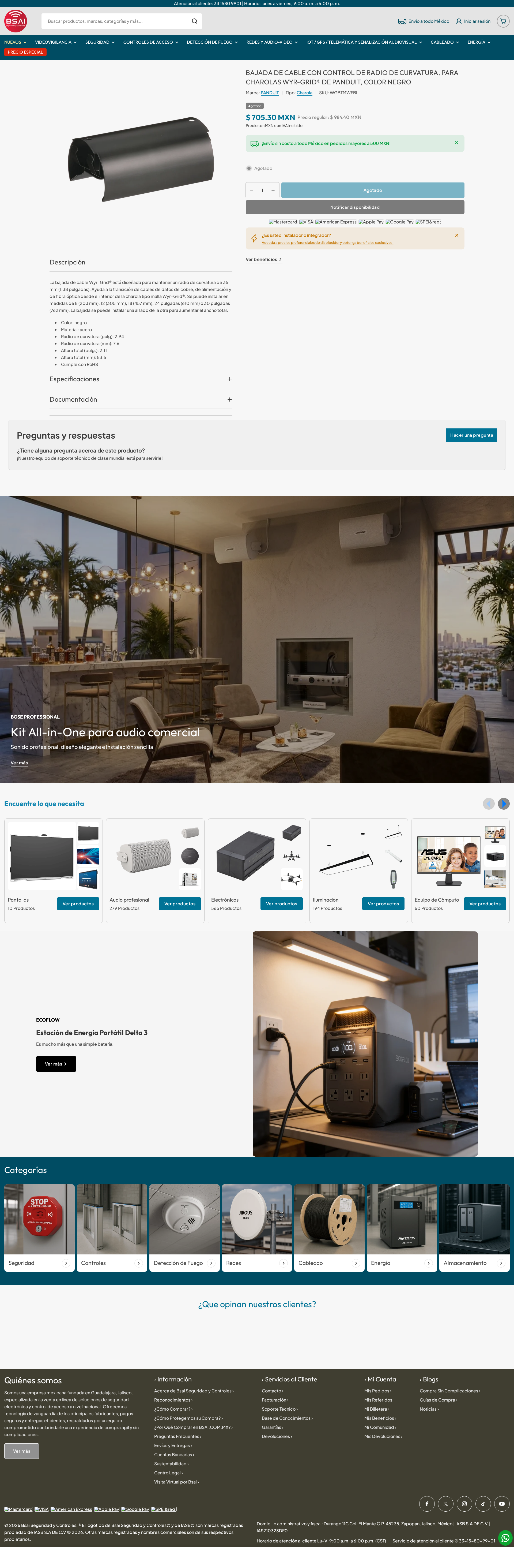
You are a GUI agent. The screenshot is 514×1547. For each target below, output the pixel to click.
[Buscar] (194, 21)
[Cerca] (456, 142)
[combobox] (121, 21)
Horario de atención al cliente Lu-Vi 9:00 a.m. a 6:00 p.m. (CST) (321, 1541)
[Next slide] (504, 804)
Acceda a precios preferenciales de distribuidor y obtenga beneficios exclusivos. (328, 242)
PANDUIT (270, 92)
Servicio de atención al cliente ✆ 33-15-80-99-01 (443, 1541)
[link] (88, 833)
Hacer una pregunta (471, 435)
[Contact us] (505, 1538)
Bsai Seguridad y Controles (48, 1525)
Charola (304, 92)
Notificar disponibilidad (355, 207)
